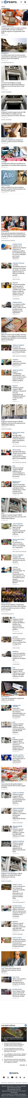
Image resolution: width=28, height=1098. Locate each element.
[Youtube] (12, 1077)
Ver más (22, 1065)
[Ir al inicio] (10, 2)
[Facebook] (4, 1078)
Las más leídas (8, 1025)
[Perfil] (14, 1073)
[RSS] (20, 1077)
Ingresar (21, 2)
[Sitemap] (24, 1077)
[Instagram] (16, 1077)
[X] (8, 1077)
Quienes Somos (11, 1082)
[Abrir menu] (2, 2)
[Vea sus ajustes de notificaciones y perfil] (25, 2)
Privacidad (24, 1082)
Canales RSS (4, 1082)
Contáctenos (18, 1082)
